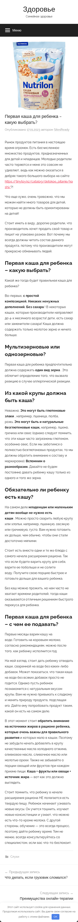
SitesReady (61, 129)
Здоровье (39, 8)
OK (55, 916)
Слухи (14, 856)
